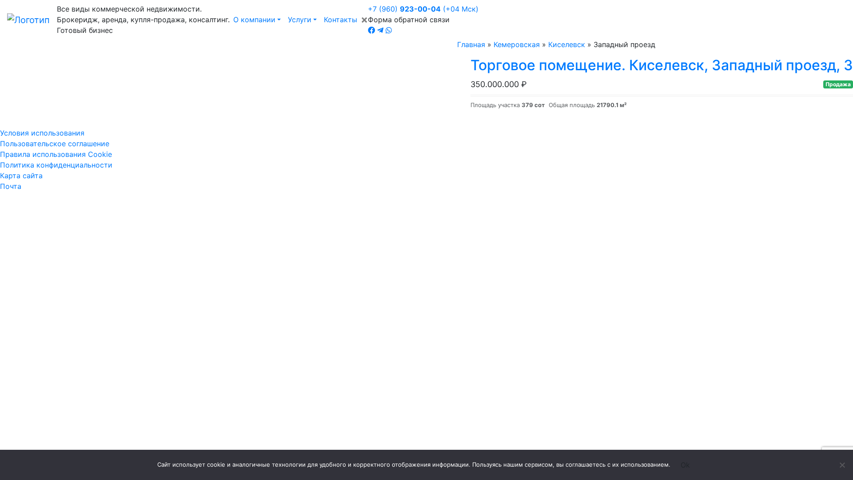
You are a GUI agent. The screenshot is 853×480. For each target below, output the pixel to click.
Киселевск (566, 44)
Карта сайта (21, 175)
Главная (471, 44)
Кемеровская (517, 44)
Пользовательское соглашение (54, 143)
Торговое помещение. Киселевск (661, 65)
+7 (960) (423, 8)
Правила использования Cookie (56, 154)
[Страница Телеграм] (380, 30)
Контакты (340, 19)
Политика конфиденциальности (56, 164)
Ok (685, 464)
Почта (10, 186)
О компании (254, 19)
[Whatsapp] (389, 30)
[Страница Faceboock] (371, 30)
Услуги (299, 19)
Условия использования (42, 132)
